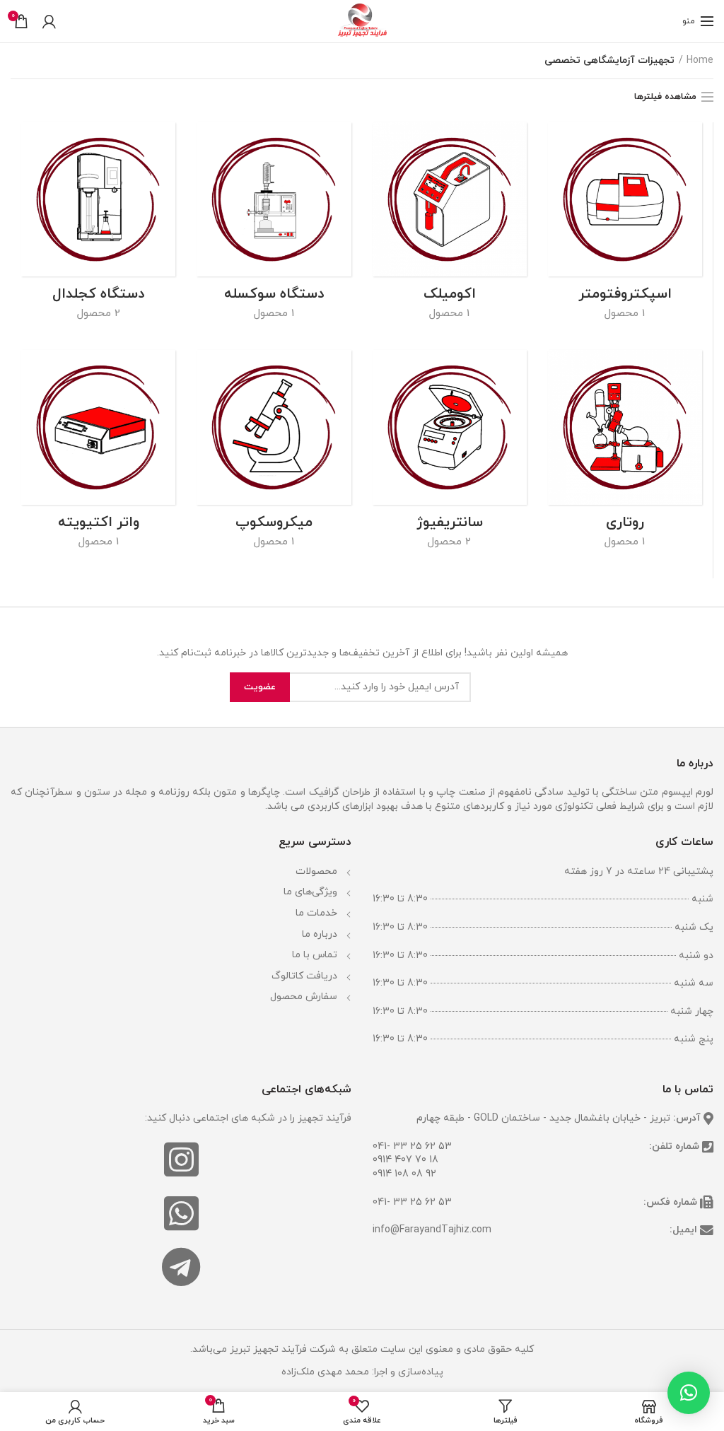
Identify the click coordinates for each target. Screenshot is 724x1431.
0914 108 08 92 (404, 1174)
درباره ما (319, 934)
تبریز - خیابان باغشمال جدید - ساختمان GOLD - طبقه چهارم (543, 1118)
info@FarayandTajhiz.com (432, 1230)
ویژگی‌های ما (310, 892)
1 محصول (625, 313)
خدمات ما (316, 913)
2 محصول (98, 313)
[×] (688, 1393)
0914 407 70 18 (405, 1160)
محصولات (316, 871)
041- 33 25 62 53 (412, 1146)
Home (700, 60)
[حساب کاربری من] (49, 21)
